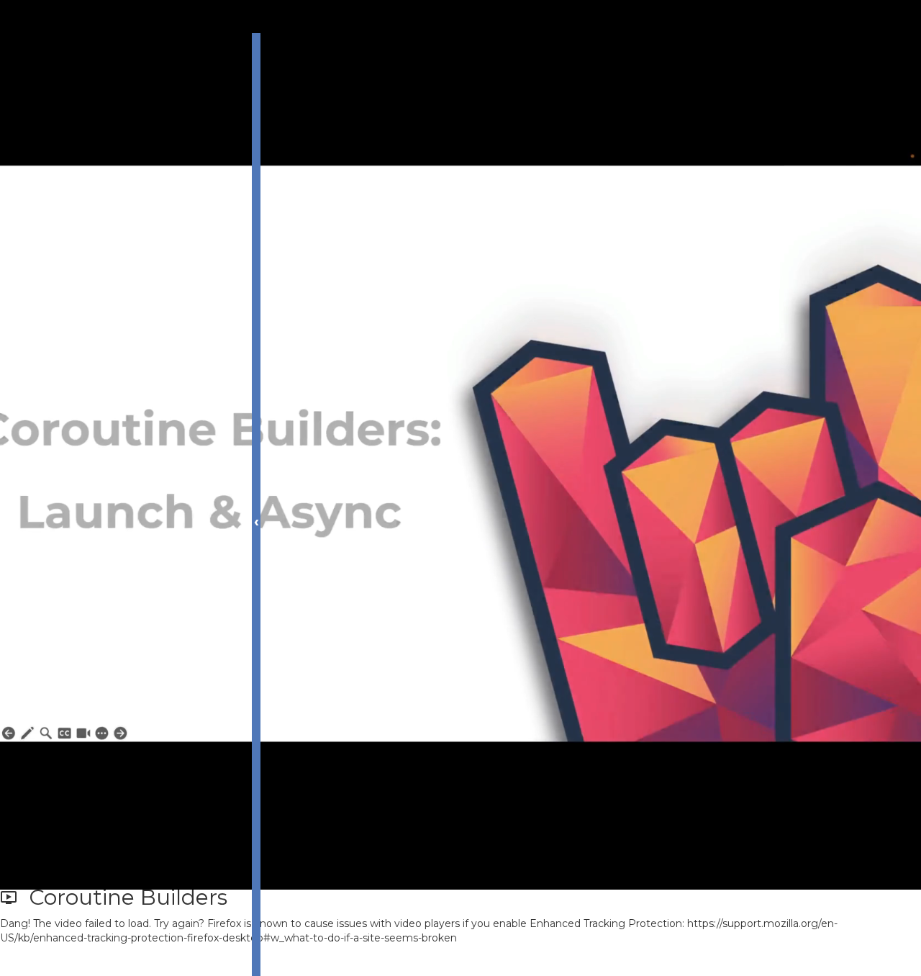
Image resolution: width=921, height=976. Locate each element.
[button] (82, 960)
